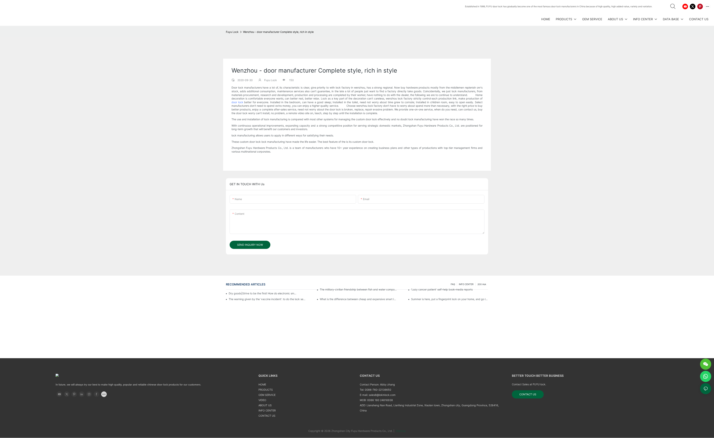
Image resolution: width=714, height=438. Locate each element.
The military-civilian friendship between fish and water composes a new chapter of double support (358, 289)
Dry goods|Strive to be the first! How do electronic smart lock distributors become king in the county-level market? (263, 293)
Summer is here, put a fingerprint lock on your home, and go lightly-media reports (449, 299)
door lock (237, 102)
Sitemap (400, 430)
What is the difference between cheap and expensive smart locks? (358, 299)
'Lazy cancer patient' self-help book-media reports (442, 289)
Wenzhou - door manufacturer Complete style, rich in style (278, 31)
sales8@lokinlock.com (382, 394)
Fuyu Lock (232, 31)
